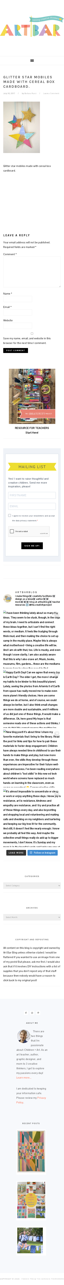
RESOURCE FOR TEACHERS (32, 428)
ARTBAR (32, 27)
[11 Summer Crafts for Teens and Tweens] (31, 1217)
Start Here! (32, 432)
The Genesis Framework (50, 1279)
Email (7, 307)
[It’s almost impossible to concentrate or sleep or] (32, 818)
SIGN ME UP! (32, 546)
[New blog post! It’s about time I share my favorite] (32, 759)
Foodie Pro (28, 1279)
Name (7, 293)
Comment (10, 254)
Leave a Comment (51, 93)
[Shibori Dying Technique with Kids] (30, 1252)
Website (8, 320)
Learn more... (24, 1077)
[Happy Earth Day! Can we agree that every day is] (32, 699)
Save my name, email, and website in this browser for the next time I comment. (27, 341)
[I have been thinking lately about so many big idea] (32, 639)
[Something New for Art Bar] (31, 1171)
